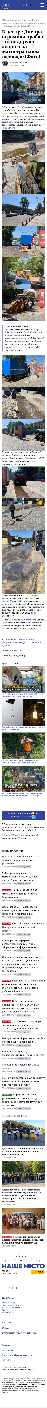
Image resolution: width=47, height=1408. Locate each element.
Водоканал (15, 650)
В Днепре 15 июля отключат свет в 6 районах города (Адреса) (20, 836)
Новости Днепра (11, 20)
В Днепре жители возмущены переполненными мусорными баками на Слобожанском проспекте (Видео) (23, 827)
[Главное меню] (42, 5)
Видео (5, 1310)
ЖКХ (15, 639)
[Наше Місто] (6, 5)
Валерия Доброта (18, 62)
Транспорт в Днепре (11, 1307)
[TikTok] (30, 5)
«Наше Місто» (9, 127)
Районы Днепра (9, 1312)
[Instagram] (23, 5)
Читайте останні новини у (23, 815)
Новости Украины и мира (12, 1305)
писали (27, 619)
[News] (26, 5)
